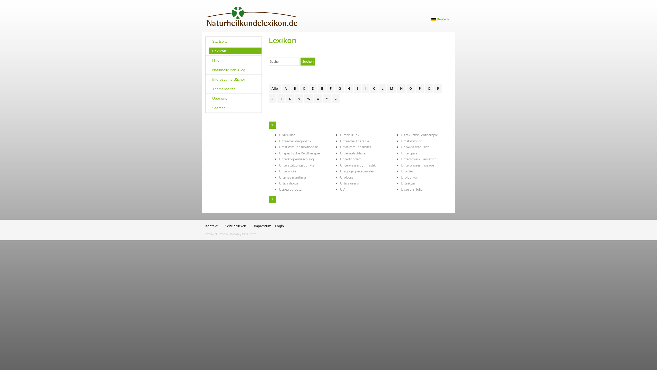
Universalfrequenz (415, 147)
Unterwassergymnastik (358, 165)
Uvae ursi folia (411, 189)
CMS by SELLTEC (215, 234)
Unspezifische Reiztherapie (299, 153)
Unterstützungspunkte (296, 165)
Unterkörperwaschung (296, 159)
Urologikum (410, 177)
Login (279, 226)
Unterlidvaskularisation (419, 159)
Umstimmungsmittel (356, 147)
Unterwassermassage (417, 165)
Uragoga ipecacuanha (357, 171)
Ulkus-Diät (287, 135)
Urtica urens (349, 183)
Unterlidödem (351, 159)
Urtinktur (408, 183)
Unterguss (409, 153)
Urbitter (407, 171)
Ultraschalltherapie (354, 141)
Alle (275, 88)
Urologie (346, 177)
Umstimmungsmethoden (298, 147)
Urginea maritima (292, 177)
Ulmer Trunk (349, 135)
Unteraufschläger (353, 153)
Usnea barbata (290, 189)
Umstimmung (411, 141)
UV (342, 189)
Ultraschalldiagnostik (295, 141)
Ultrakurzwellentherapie (419, 135)
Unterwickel (288, 171)
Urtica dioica (288, 183)
